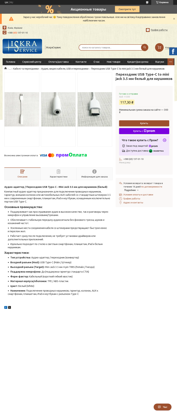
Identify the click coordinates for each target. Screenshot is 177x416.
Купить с (138, 131)
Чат (165, 407)
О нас (97, 62)
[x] (9, 308)
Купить (144, 123)
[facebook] (5, 308)
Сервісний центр (31, 62)
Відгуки (159, 62)
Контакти (81, 62)
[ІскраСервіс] (22, 47)
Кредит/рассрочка (137, 62)
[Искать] (144, 47)
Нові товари (113, 62)
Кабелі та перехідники (26, 68)
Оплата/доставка (58, 62)
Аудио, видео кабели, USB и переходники (64, 68)
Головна (10, 62)
